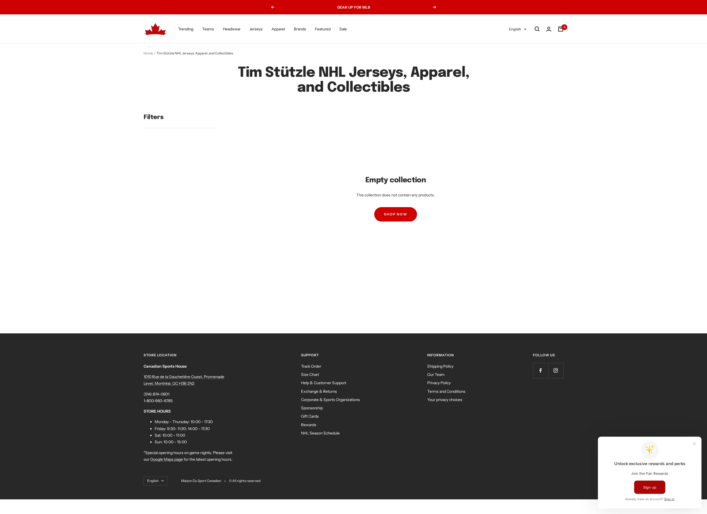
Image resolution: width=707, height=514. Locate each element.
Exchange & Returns (319, 391)
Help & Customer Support (323, 382)
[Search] (537, 29)
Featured (323, 29)
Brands (300, 29)
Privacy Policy (439, 382)
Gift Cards (310, 416)
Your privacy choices (444, 399)
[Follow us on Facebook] (540, 370)
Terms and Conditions (446, 391)
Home (148, 53)
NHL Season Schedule (320, 433)
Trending (185, 29)
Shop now (395, 214)
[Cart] (560, 29)
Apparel (278, 29)
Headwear (232, 29)
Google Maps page (166, 459)
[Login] (548, 29)
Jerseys (256, 29)
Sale (343, 29)
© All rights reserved (244, 481)
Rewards (308, 424)
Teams (208, 29)
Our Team (436, 374)
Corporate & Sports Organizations (330, 399)
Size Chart (310, 374)
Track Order (311, 366)
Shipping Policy (440, 366)
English (515, 29)
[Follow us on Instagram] (555, 370)
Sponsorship (312, 407)
